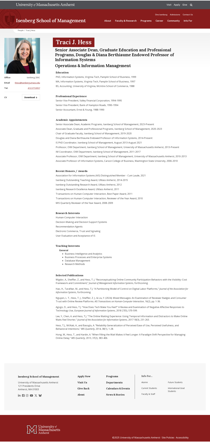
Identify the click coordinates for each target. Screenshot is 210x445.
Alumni (144, 382)
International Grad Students (176, 390)
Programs (146, 20)
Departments (114, 382)
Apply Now (83, 376)
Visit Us (82, 382)
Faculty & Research (126, 20)
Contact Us (188, 14)
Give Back (83, 388)
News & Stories (115, 394)
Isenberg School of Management (51, 20)
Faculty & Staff (148, 394)
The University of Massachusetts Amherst (45, 5)
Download (32, 97)
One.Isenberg (161, 14)
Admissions (175, 14)
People (21, 30)
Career (159, 20)
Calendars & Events (118, 388)
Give (184, 4)
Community (173, 20)
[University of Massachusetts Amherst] (32, 428)
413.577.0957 (34, 88)
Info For (188, 20)
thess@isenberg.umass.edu (27, 82)
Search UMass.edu (191, 5)
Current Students (149, 388)
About (107, 20)
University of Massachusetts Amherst (140, 437)
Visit (169, 4)
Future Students (175, 382)
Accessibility (182, 437)
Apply (177, 4)
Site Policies (168, 437)
